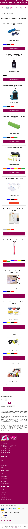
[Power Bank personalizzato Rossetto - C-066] (14, 217)
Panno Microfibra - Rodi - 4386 (14, 363)
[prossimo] (14, 403)
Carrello (2, 489)
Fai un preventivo (14, 48)
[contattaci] (25, 8)
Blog (2, 460)
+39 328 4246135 (13, 527)
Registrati (3, 494)
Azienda (2, 458)
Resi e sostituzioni (4, 474)
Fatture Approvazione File (6, 499)
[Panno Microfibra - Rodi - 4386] (14, 372)
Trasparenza (3, 468)
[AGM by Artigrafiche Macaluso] (9, 8)
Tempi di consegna (4, 481)
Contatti (2, 462)
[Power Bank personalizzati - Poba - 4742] (14, 156)
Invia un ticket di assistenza (6, 463)
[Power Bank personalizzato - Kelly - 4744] (14, 187)
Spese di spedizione (4, 479)
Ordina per (3, 406)
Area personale (4, 492)
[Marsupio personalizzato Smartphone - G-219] (14, 341)
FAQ (2, 473)
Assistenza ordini (4, 497)
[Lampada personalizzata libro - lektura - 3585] (14, 279)
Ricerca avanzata (4, 465)
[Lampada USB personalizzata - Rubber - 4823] (14, 248)
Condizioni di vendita (5, 483)
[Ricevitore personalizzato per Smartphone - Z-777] (14, 63)
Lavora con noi (3, 467)
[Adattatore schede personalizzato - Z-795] (14, 32)
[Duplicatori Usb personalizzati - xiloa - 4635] (14, 310)
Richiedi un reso (4, 476)
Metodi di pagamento (5, 478)
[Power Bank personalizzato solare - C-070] (14, 94)
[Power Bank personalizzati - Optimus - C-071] (14, 125)
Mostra (2, 399)
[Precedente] (2, 403)
